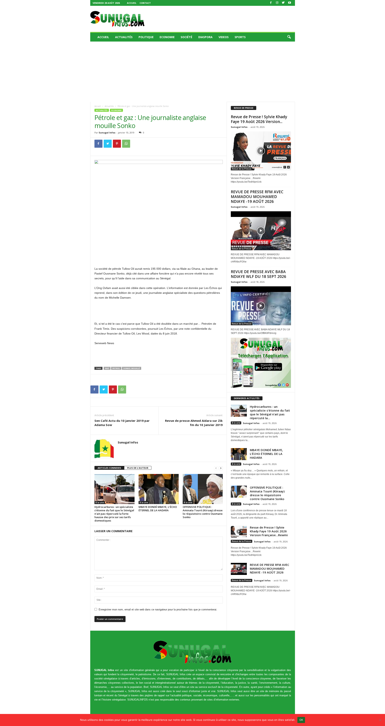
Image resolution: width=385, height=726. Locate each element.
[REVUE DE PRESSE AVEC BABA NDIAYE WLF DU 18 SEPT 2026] (261, 305)
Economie (167, 37)
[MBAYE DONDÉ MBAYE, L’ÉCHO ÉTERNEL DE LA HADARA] (159, 489)
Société (186, 37)
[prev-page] (216, 468)
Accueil (131, 2)
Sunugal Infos (107, 132)
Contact (145, 2)
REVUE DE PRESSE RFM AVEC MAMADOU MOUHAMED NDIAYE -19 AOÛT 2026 (257, 196)
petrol (116, 368)
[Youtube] (289, 3)
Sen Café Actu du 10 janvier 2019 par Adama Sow (122, 423)
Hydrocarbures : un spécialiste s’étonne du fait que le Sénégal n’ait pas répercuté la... (270, 412)
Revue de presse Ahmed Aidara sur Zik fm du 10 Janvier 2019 (194, 423)
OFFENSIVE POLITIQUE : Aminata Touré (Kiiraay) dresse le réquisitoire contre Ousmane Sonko (203, 512)
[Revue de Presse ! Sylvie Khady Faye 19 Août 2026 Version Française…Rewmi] (261, 150)
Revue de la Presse (241, 168)
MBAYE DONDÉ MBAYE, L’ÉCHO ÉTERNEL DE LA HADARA (158, 508)
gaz (107, 368)
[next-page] (221, 468)
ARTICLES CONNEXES (109, 467)
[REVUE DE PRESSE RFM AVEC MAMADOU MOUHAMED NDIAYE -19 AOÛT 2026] (261, 230)
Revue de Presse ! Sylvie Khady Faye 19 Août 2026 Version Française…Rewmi (269, 531)
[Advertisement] (222, 19)
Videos (224, 37)
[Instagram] (277, 3)
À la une (99, 502)
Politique (146, 37)
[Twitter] (283, 3)
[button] (289, 37)
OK (301, 719)
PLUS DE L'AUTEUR (137, 467)
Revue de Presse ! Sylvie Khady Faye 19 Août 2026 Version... (259, 119)
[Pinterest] (117, 144)
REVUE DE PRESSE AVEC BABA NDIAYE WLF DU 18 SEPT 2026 (258, 274)
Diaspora (205, 37)
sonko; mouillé (131, 368)
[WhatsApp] (126, 144)
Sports (240, 37)
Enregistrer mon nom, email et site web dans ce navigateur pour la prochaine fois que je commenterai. (158, 609)
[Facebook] (270, 3)
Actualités (124, 37)
